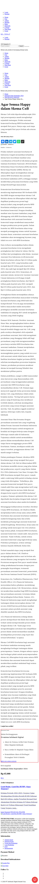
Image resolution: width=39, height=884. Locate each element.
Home (6, 17)
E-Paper (7, 27)
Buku (6, 24)
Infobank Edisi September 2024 (14, 95)
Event (6, 31)
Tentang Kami (9, 840)
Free (6, 19)
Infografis (7, 26)
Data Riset (8, 29)
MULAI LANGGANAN (8, 761)
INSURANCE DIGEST (12, 97)
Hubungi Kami (9, 841)
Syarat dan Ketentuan (11, 843)
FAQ (6, 846)
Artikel (7, 20)
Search (21, 46)
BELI (2, 778)
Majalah (7, 22)
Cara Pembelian (9, 845)
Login (6, 12)
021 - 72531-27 (5, 34)
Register (7, 14)
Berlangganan (9, 848)
